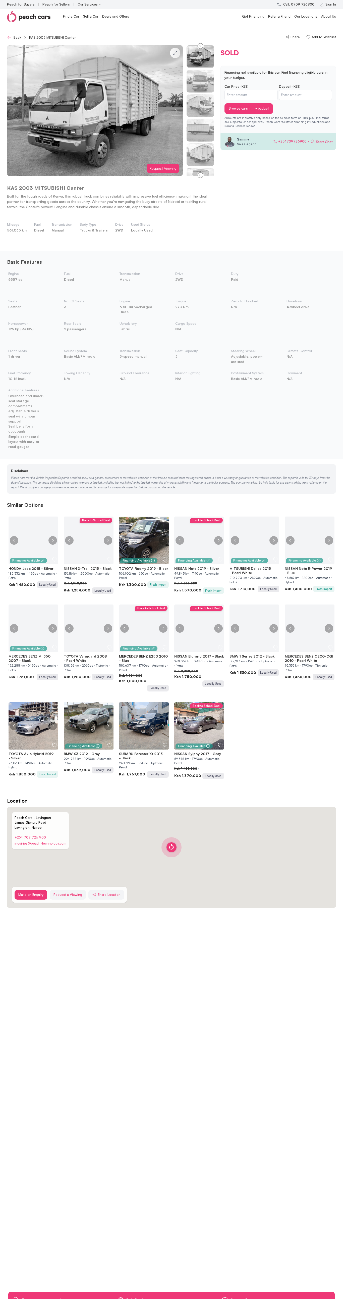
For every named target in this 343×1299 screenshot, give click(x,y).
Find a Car (71, 16)
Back (17, 37)
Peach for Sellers (56, 4)
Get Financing (253, 16)
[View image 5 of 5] (93, 561)
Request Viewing (163, 168)
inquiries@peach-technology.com (40, 843)
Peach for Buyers (21, 4)
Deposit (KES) (289, 86)
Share (295, 37)
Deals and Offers (115, 16)
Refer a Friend (279, 16)
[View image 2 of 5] (86, 561)
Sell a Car (90, 16)
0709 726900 (302, 4)
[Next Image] (52, 540)
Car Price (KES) (236, 86)
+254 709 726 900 (30, 837)
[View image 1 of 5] (83, 561)
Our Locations (305, 16)
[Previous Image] (14, 540)
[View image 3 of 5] (88, 561)
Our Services (88, 4)
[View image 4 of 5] (91, 561)
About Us (328, 16)
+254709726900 (292, 141)
